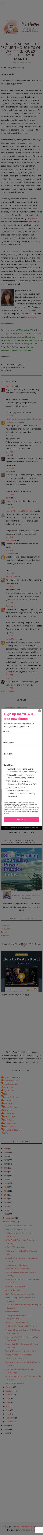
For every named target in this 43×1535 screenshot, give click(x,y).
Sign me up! (21, 820)
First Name (9, 743)
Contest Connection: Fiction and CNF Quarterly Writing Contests (21, 776)
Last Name (9, 754)
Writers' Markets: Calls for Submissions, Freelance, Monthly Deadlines (21, 793)
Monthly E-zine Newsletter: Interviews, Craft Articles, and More (22, 782)
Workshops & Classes (17, 787)
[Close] (39, 710)
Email (6, 731)
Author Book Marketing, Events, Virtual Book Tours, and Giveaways (22, 770)
